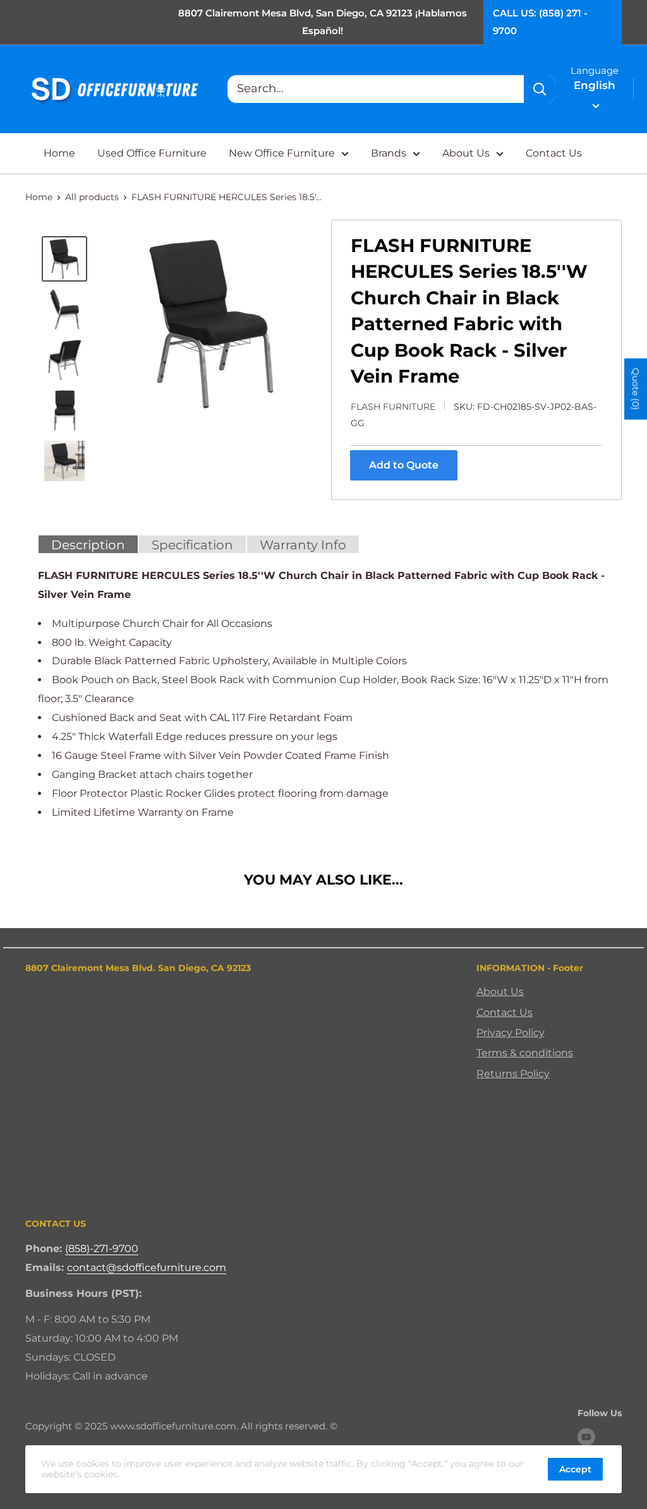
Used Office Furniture (152, 153)
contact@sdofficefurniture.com (146, 1267)
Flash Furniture (393, 406)
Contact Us (554, 153)
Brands (388, 153)
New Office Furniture (282, 153)
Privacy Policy (510, 1033)
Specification (192, 544)
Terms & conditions (524, 1053)
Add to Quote (403, 465)
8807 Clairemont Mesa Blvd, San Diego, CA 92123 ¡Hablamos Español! (322, 22)
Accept (575, 1469)
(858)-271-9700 (101, 1249)
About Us (466, 153)
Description (88, 544)
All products (92, 197)
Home (59, 153)
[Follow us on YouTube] (586, 1437)
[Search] (539, 89)
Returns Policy (513, 1074)
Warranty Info (303, 544)
